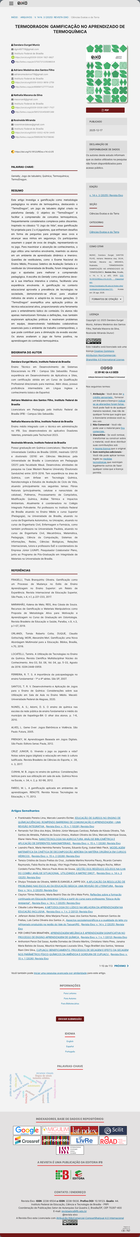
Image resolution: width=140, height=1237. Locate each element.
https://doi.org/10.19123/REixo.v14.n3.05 (34, 151)
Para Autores (70, 998)
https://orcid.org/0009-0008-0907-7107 (34, 107)
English (70, 1041)
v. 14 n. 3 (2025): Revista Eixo (51, 17)
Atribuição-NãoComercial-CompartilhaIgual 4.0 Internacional (90, 1218)
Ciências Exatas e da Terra (104, 231)
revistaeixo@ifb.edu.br (74, 1211)
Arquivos (26, 17)
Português (70, 1051)
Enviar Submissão (70, 1019)
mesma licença (103, 448)
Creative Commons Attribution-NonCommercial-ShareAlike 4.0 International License (105, 355)
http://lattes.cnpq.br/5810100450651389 (34, 112)
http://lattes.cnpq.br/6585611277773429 (34, 87)
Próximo (120, 965)
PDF (106, 110)
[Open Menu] (11, 3)
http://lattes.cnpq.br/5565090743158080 (34, 137)
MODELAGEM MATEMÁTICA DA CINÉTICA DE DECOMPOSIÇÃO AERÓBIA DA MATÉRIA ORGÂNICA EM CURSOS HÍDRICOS (72, 852)
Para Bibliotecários (70, 1003)
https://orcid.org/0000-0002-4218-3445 (35, 132)
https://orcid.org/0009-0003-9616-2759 (34, 82)
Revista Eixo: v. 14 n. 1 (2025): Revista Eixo (56, 903)
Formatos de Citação (105, 299)
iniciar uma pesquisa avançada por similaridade (60, 973)
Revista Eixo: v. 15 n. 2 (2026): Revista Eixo (56, 856)
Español (70, 1046)
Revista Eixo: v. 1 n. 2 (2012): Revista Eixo (69, 911)
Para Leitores (70, 993)
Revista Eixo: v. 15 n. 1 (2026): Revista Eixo (70, 826)
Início (14, 17)
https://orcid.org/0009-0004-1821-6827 (34, 57)
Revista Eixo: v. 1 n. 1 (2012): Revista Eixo (104, 937)
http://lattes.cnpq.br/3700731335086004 (35, 61)
